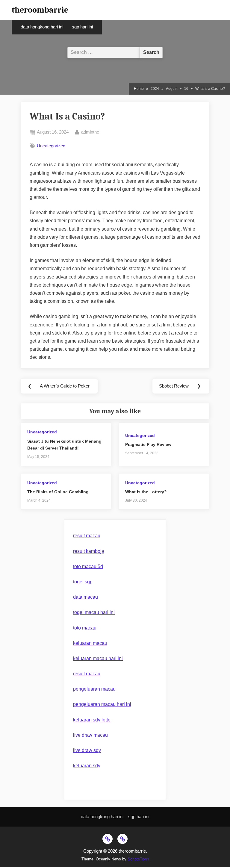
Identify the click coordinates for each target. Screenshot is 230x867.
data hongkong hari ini (42, 27)
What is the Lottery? (146, 492)
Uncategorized (51, 145)
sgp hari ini (82, 27)
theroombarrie (40, 10)
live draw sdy (87, 750)
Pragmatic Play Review (148, 444)
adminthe (90, 131)
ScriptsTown (138, 859)
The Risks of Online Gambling (58, 492)
